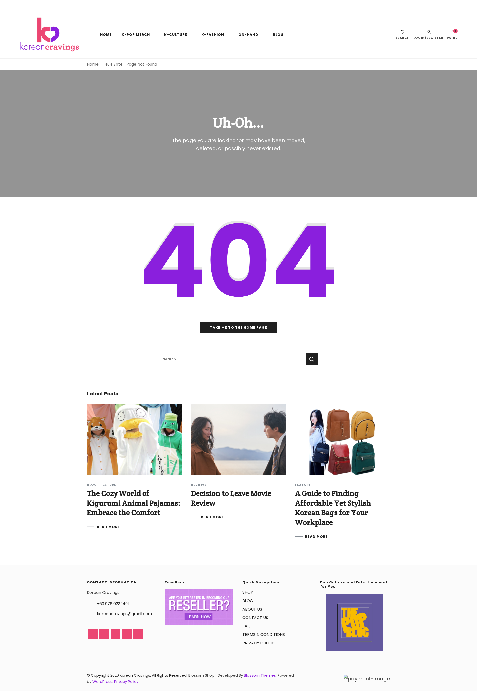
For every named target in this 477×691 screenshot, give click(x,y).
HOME (106, 34)
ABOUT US (252, 609)
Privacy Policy (126, 681)
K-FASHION (212, 34)
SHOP (247, 592)
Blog (92, 485)
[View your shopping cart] (452, 33)
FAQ (246, 626)
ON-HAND (248, 34)
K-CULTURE (175, 34)
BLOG (278, 34)
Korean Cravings (135, 675)
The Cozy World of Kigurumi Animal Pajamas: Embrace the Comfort (133, 502)
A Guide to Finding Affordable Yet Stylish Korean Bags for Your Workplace (333, 507)
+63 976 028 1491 (113, 604)
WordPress (102, 681)
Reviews (199, 485)
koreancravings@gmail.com (124, 614)
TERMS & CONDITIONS (263, 634)
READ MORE (108, 527)
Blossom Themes (260, 675)
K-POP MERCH (136, 34)
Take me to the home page (238, 327)
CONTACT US (255, 617)
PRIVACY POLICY (258, 643)
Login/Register (428, 37)
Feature (108, 485)
